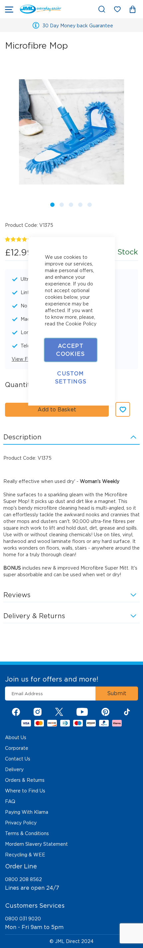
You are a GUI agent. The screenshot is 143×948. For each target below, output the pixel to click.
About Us (15, 737)
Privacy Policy (21, 822)
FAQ (10, 801)
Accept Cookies (70, 350)
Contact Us (17, 758)
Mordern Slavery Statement (36, 844)
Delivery (14, 769)
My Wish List (120, 10)
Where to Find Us (25, 790)
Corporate (16, 748)
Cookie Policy (81, 323)
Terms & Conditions (27, 833)
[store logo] (40, 9)
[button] (51, 204)
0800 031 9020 (23, 918)
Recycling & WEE (25, 854)
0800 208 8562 (23, 879)
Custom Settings (71, 377)
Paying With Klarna (26, 812)
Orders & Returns (25, 780)
